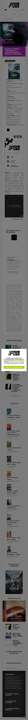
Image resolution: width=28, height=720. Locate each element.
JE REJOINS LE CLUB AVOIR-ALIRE (14, 367)
